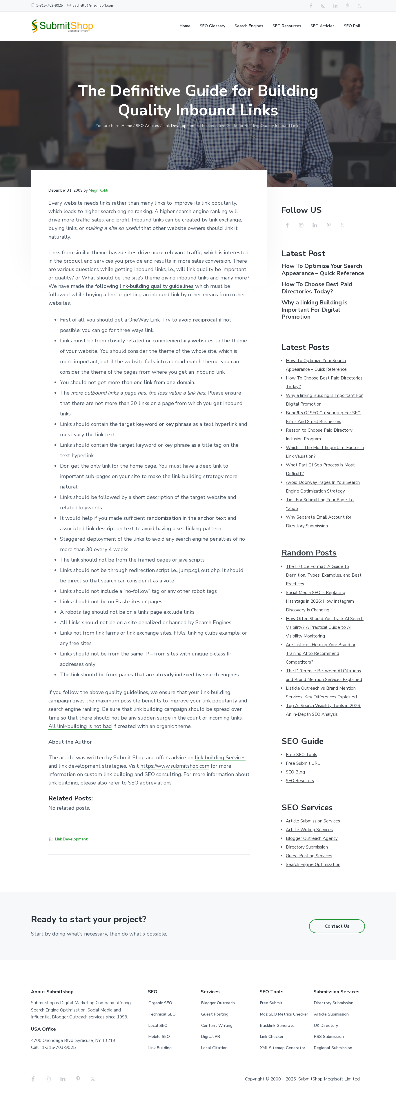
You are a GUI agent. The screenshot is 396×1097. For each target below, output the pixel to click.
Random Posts (309, 552)
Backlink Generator (278, 1025)
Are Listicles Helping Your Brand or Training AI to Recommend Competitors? (320, 653)
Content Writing (216, 1025)
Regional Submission (333, 1048)
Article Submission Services (313, 821)
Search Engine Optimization (313, 864)
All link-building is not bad (80, 726)
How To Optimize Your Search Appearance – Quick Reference (322, 270)
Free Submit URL (303, 763)
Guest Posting (214, 1014)
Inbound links (148, 219)
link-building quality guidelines (157, 286)
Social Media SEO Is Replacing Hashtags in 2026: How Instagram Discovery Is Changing (320, 601)
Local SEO (158, 1025)
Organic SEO (160, 1003)
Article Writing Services (309, 830)
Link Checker (272, 1036)
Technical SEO (162, 1014)
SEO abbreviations (150, 782)
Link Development (71, 839)
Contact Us (337, 926)
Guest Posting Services (309, 856)
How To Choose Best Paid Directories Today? (316, 288)
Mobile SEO (159, 1036)
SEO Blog (295, 772)
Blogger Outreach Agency (312, 838)
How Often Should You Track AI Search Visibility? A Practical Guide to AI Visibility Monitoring (325, 627)
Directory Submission (307, 847)
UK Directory (326, 1025)
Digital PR (210, 1036)
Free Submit (271, 1003)
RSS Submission (329, 1036)
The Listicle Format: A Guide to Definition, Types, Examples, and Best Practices (324, 575)
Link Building (160, 1048)
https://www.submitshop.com (174, 765)
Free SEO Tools (301, 755)
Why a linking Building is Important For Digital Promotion (314, 310)
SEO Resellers (300, 781)
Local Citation (214, 1048)
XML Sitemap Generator (282, 1048)
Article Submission (331, 1014)
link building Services (220, 757)
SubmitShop (310, 1079)
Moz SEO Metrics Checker (284, 1014)
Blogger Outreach (218, 1003)
